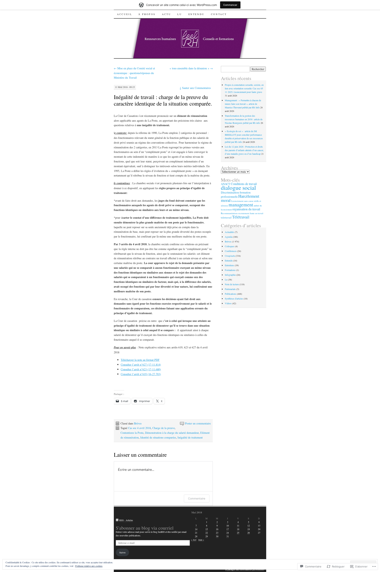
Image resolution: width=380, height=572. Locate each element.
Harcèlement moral (240, 198)
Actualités (229, 232)
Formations (230, 270)
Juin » (201, 539)
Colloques (229, 246)
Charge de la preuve (163, 428)
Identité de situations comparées (158, 437)
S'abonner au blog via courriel (145, 528)
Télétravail (240, 217)
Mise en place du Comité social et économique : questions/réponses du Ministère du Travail (134, 73)
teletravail (226, 217)
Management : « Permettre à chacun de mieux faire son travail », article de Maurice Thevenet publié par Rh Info (243, 104)
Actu (166, 14)
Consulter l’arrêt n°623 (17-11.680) (141, 369)
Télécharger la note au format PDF (140, 360)
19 (248, 529)
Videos (228, 303)
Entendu (196, 14)
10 (227, 525)
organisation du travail (246, 209)
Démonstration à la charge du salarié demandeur (172, 433)
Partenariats (230, 289)
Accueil (124, 14)
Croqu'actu (230, 255)
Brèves (138, 423)
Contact (219, 14)
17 (227, 529)
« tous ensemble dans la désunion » (191, 68)
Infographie (230, 274)
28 (196, 536)
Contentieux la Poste (132, 433)
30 (217, 536)
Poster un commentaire (198, 423)
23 (217, 532)
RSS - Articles (126, 520)
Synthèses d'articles (234, 298)
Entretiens (229, 265)
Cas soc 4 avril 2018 (139, 428)
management (241, 204)
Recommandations (229, 213)
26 (248, 532)
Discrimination (230, 192)
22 (206, 532)
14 (196, 529)
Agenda (228, 236)
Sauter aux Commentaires (195, 88)
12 (248, 525)
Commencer (230, 4)
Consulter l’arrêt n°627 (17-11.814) (141, 364)
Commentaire (196, 498)
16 (217, 529)
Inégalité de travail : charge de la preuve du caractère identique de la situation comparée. (163, 100)
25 (238, 532)
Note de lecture (232, 284)
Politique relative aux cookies (89, 565)
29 (206, 536)
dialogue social (238, 187)
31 (227, 536)
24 (227, 532)
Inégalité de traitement (190, 437)
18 (238, 529)
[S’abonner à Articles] (117, 520)
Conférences (231, 251)
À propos (147, 14)
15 (206, 529)
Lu (179, 14)
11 (238, 525)
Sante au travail (256, 213)
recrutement (243, 213)
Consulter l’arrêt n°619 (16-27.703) (141, 374)
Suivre (122, 552)
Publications (230, 293)
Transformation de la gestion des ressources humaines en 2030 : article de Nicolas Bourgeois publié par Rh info (243, 119)
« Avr (193, 539)
